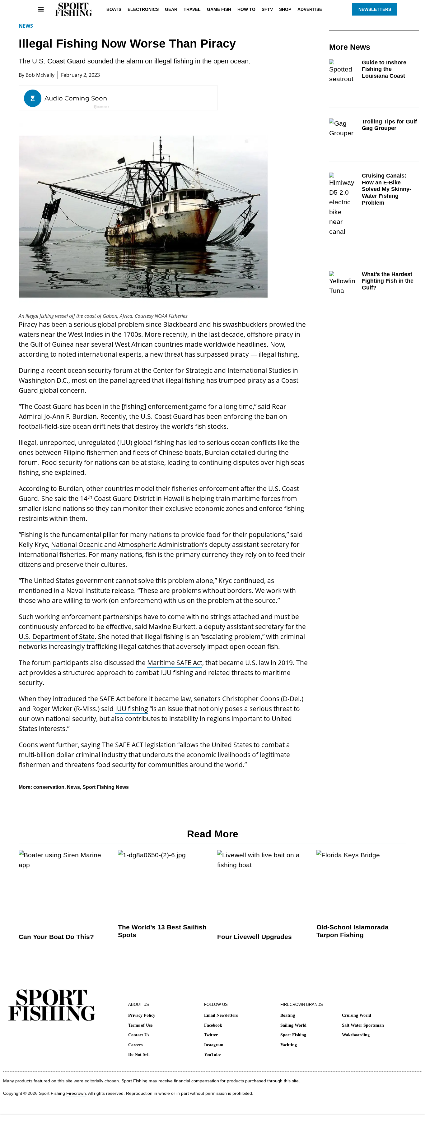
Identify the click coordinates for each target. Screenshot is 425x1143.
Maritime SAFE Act (174, 662)
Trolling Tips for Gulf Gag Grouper (389, 125)
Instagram (213, 1045)
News (26, 25)
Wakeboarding (356, 1035)
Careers (135, 1045)
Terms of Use (140, 1025)
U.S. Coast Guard (166, 416)
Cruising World (356, 1015)
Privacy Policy (141, 1015)
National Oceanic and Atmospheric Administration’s (129, 544)
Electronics (143, 9)
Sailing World (293, 1025)
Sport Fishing (293, 1035)
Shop (285, 9)
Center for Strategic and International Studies (222, 370)
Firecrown (76, 1093)
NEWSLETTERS (374, 9)
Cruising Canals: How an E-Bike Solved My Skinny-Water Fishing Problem (386, 189)
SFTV (267, 9)
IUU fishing (131, 708)
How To (246, 9)
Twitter (211, 1035)
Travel (192, 9)
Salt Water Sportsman (363, 1025)
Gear (171, 9)
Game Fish (219, 9)
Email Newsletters (221, 1015)
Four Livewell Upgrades (254, 936)
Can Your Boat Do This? (56, 936)
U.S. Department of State (57, 636)
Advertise (309, 9)
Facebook (213, 1025)
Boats (113, 9)
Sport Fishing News (105, 787)
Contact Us (138, 1035)
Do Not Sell (139, 1054)
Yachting (288, 1045)
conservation (48, 787)
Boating (287, 1015)
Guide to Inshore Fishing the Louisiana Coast (384, 69)
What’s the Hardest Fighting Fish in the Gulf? (387, 281)
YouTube (212, 1054)
